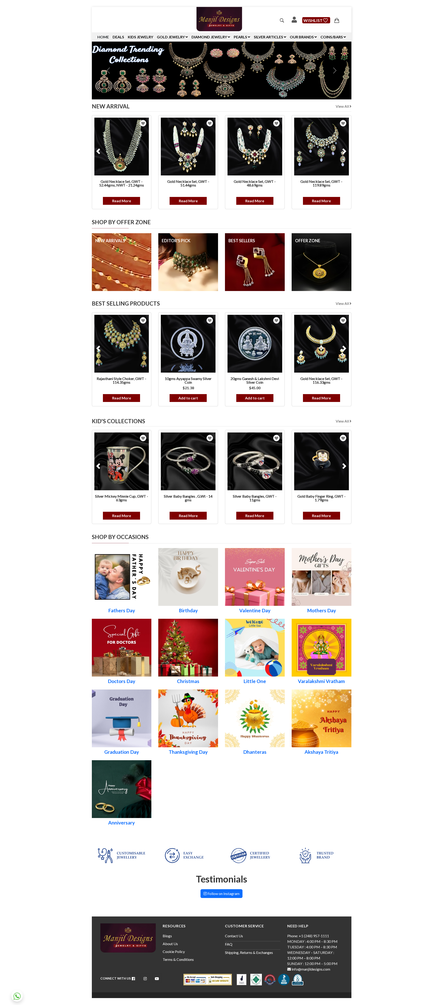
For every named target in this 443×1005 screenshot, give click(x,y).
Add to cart (137, 398)
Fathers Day (121, 610)
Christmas (188, 681)
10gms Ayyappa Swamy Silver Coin (137, 380)
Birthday (188, 610)
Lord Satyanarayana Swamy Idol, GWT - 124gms (330, 380)
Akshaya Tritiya (321, 752)
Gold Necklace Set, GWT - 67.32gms (331, 183)
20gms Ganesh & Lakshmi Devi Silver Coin (204, 380)
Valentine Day (254, 610)
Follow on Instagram (223, 893)
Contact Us (234, 936)
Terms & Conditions (178, 959)
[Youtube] (157, 978)
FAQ (228, 944)
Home (103, 37)
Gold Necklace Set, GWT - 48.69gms (204, 183)
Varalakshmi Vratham (321, 681)
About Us (170, 943)
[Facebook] (133, 978)
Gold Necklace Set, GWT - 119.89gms (271, 183)
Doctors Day (121, 681)
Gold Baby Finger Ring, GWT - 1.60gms (331, 498)
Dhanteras (254, 752)
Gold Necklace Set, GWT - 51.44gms (138, 183)
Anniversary (121, 822)
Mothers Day (321, 610)
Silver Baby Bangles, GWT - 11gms (204, 498)
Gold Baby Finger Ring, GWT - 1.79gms (271, 498)
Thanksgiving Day (188, 752)
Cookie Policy (174, 951)
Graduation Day (121, 752)
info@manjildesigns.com (310, 969)
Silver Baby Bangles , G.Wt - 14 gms (137, 498)
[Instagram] (145, 978)
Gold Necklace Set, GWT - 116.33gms (271, 380)
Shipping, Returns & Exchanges (249, 952)
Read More (137, 201)
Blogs (167, 936)
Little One (254, 681)
